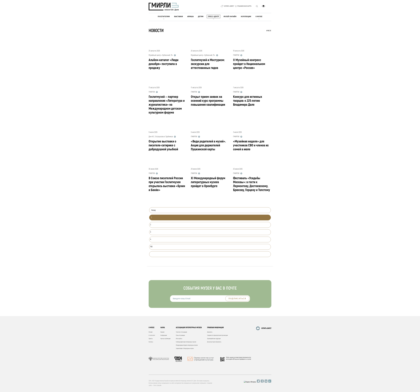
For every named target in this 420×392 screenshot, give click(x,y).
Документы (209, 332)
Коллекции (246, 16)
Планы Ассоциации (180, 335)
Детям (200, 16)
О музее (259, 16)
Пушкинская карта (244, 6)
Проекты (151, 338)
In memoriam (152, 335)
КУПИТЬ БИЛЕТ (266, 328)
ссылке (249, 359)
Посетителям (164, 16)
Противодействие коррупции (213, 338)
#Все (268, 31)
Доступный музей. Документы (214, 342)
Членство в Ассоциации (181, 332)
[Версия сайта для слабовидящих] (263, 6)
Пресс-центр (213, 16)
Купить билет (229, 6)
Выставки (178, 16)
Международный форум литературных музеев (187, 345)
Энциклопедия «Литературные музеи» (185, 348)
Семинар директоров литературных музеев (186, 342)
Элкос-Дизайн (157, 385)
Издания (162, 332)
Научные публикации (165, 338)
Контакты (151, 342)
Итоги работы (179, 338)
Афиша (190, 16)
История (150, 332)
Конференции (163, 335)
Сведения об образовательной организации (217, 335)
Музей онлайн (230, 16)
